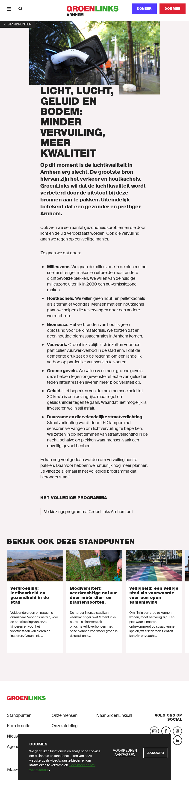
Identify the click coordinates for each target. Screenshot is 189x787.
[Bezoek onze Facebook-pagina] (166, 731)
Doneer (144, 8)
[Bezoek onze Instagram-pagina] (154, 731)
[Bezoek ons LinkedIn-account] (177, 740)
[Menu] (8, 8)
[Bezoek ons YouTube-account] (177, 731)
